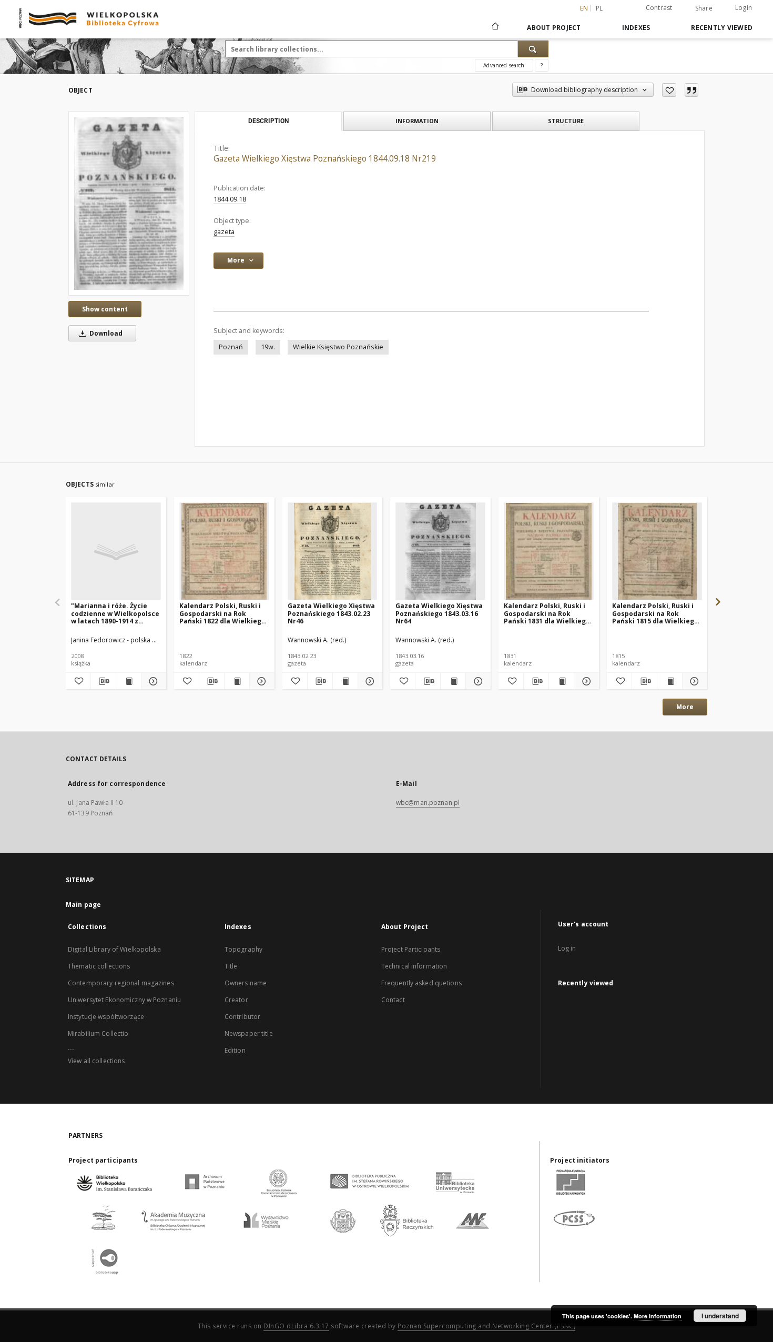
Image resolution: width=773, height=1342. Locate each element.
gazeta (224, 231)
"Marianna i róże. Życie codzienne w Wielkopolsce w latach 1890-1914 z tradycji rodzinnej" (115, 613)
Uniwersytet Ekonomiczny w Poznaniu (124, 999)
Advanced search (503, 65)
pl (599, 8)
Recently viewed (721, 27)
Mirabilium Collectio (98, 1033)
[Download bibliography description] (103, 681)
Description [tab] (268, 121)
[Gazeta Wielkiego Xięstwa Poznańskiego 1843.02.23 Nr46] (332, 551)
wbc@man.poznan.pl (428, 802)
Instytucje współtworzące (106, 1016)
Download (105, 333)
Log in (567, 948)
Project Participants (410, 949)
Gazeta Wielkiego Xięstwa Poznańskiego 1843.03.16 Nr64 (439, 613)
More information (658, 1316)
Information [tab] (417, 121)
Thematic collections (99, 966)
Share (704, 8)
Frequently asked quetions (421, 982)
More (685, 706)
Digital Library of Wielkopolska (114, 949)
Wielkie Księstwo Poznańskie (338, 346)
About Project (554, 27)
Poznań (231, 346)
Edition (235, 1050)
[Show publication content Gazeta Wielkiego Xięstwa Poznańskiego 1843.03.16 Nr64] (453, 681)
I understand (720, 1315)
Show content (105, 309)
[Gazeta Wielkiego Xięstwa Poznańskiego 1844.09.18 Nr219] (129, 203)
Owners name (246, 982)
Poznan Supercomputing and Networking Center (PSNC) (486, 1325)
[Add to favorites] (669, 90)
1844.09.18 (229, 199)
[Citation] (691, 90)
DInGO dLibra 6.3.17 (296, 1325)
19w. (268, 346)
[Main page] (494, 27)
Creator (236, 999)
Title (231, 966)
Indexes (636, 27)
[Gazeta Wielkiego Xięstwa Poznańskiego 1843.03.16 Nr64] (440, 551)
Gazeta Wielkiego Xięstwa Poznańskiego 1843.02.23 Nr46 (331, 613)
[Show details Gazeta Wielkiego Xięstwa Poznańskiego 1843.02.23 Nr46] (369, 681)
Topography (243, 949)
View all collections (96, 1060)
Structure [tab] (566, 121)
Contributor (242, 1016)
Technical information (414, 966)
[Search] (533, 49)
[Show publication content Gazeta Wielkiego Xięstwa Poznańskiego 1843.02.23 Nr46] (345, 681)
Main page (83, 904)
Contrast (659, 7)
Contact (393, 999)
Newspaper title (249, 1033)
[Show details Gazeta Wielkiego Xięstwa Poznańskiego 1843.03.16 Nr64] (476, 681)
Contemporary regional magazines (121, 982)
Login (743, 7)
